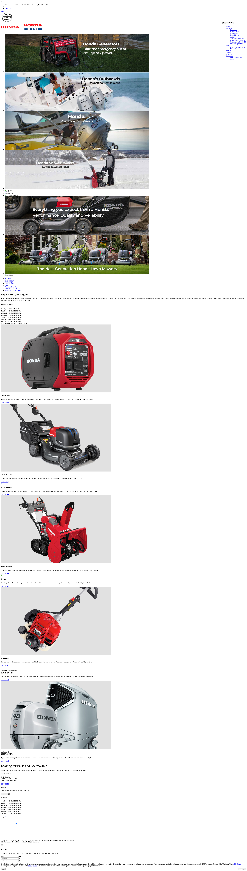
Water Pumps (234, 33)
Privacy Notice (5, 820)
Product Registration (236, 44)
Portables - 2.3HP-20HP (237, 40)
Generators (233, 30)
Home (228, 26)
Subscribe (5, 794)
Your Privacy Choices (7, 824)
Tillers (232, 37)
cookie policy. (79, 840)
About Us (229, 54)
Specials (228, 52)
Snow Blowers (234, 35)
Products (229, 28)
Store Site (8, 8)
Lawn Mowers (234, 31)
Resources (229, 56)
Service (228, 50)
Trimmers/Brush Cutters (237, 38)
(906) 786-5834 (10, 6)
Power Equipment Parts (237, 47)
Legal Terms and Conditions (9, 827)
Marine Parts (234, 49)
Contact (232, 59)
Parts (227, 45)
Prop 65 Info (4, 833)
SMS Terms (4, 830)
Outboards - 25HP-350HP (238, 42)
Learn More (4, 402)
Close (3, 869)
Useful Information (236, 57)
